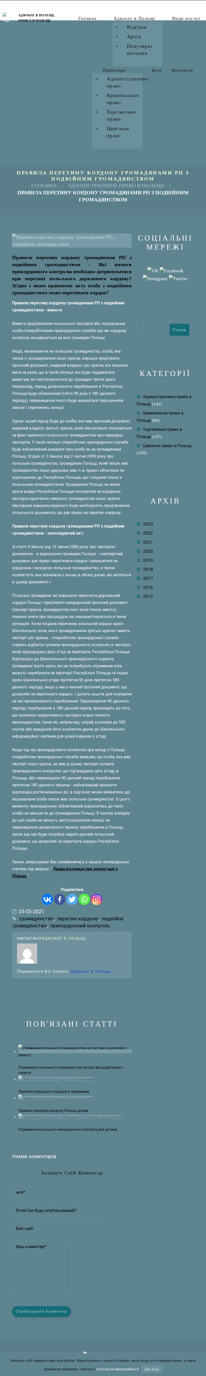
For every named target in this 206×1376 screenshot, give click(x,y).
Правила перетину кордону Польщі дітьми (53, 1111)
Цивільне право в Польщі (167, 445)
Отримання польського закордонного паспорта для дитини (67, 1129)
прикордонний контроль (80, 926)
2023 (148, 524)
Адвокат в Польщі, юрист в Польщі (36, 17)
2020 (148, 551)
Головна (87, 18)
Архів (134, 36)
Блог (157, 70)
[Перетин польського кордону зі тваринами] (55, 1079)
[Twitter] (72, 899)
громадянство (36, 919)
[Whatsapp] (84, 899)
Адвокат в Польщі (134, 18)
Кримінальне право (123, 98)
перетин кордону (77, 919)
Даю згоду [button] (151, 1369)
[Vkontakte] (47, 899)
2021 (148, 542)
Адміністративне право (128, 82)
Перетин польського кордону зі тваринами (53, 1091)
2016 (148, 587)
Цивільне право (118, 132)
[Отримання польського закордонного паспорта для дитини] (69, 1117)
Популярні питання (140, 49)
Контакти (182, 70)
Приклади (114, 70)
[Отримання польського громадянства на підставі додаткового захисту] (75, 1051)
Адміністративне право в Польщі (116, 185)
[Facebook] (59, 899)
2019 (148, 560)
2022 (148, 533)
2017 (148, 578)
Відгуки (137, 27)
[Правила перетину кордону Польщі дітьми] (55, 1098)
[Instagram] (96, 899)
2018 (148, 569)
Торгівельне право (121, 115)
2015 (148, 596)
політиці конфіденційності (117, 1369)
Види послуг (186, 18)
